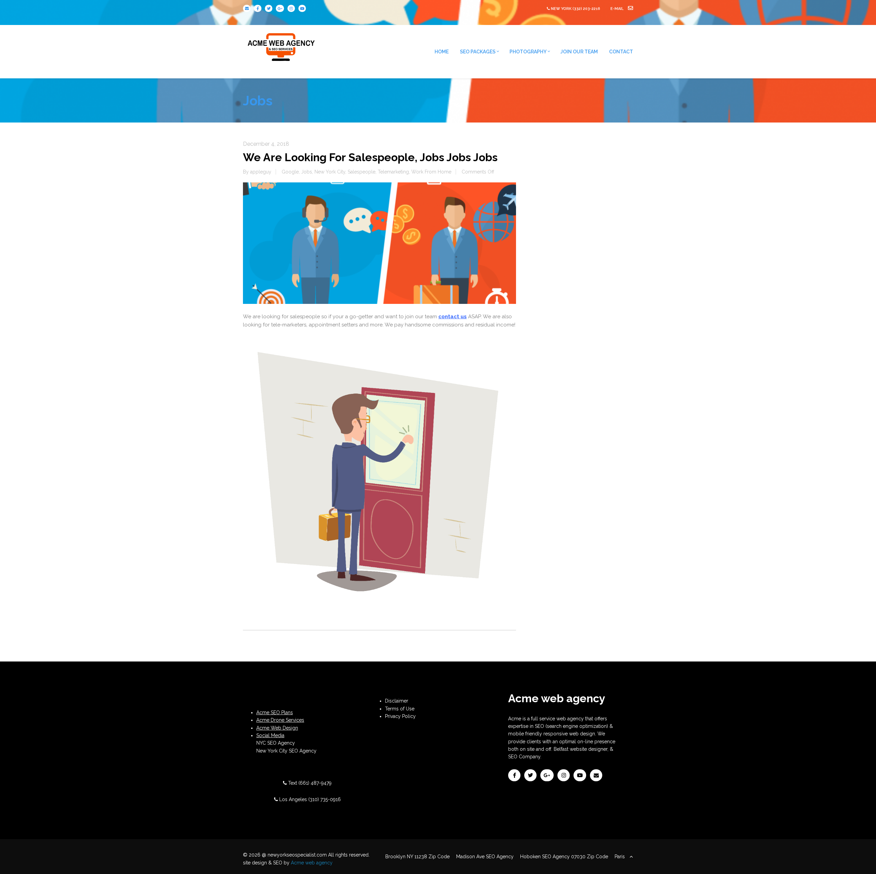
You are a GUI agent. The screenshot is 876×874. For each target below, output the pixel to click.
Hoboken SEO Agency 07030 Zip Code (564, 856)
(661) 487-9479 (315, 783)
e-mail (617, 9)
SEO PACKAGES (477, 51)
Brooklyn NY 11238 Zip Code (417, 856)
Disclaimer (396, 701)
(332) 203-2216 (586, 9)
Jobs (306, 172)
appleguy (260, 172)
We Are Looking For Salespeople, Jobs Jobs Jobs (370, 157)
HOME (442, 51)
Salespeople (361, 172)
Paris (620, 856)
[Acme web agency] (281, 44)
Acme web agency (312, 862)
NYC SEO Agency (275, 743)
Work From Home (431, 172)
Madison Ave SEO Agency (485, 856)
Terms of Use (399, 708)
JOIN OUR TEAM (579, 51)
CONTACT (621, 51)
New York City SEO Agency (286, 751)
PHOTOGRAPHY (528, 51)
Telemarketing (393, 172)
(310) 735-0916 (324, 799)
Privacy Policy (400, 716)
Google (290, 172)
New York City (329, 172)
